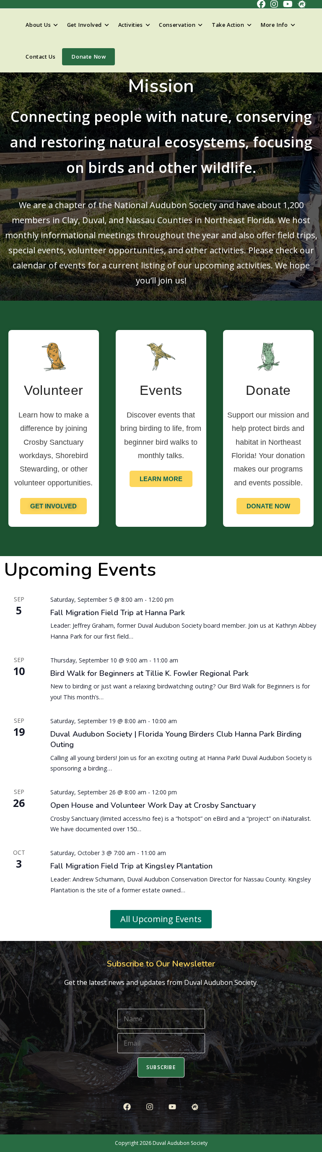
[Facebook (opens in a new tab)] (261, 4)
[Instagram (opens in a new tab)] (274, 4)
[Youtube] (173, 1107)
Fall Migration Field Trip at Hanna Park (117, 613)
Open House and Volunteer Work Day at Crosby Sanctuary (153, 805)
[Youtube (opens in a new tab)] (287, 4)
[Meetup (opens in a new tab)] (300, 4)
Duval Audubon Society (180, 1143)
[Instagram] (149, 1107)
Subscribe (161, 1067)
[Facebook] (127, 1107)
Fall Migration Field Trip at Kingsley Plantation (131, 866)
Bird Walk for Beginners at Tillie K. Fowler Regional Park (149, 673)
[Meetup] (195, 1107)
